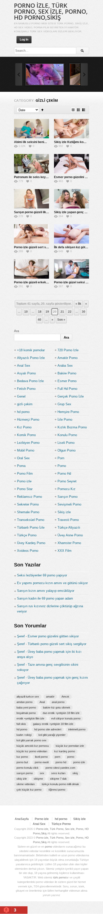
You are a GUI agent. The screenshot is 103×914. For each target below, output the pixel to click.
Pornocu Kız (67, 489)
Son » (61, 319)
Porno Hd (64, 473)
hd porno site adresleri (47, 729)
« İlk (78, 303)
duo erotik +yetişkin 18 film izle (61, 712)
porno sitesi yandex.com (60, 767)
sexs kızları (58, 773)
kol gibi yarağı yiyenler (52, 734)
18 (40, 311)
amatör (50, 696)
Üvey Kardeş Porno (31, 543)
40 (39, 319)
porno (70, 756)
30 (83, 311)
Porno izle (24, 481)
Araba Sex (65, 365)
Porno (62, 466)
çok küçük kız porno (29, 789)
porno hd (61, 762)
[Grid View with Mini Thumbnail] (73, 109)
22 (70, 311)
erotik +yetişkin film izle (30, 718)
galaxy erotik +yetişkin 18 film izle (53, 723)
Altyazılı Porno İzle (31, 358)
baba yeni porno (26, 707)
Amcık (65, 696)
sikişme (38, 778)
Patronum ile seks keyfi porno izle (38, 177)
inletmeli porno (77, 729)
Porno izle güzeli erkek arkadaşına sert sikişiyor (48, 282)
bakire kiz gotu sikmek (56, 707)
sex (42, 773)
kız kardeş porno (64, 751)
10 (26, 311)
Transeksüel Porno (30, 520)
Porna (21, 466)
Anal (42, 702)
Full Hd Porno (67, 389)
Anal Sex (23, 365)
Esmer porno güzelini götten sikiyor (53, 636)
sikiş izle (21, 778)
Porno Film (25, 473)
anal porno (58, 702)
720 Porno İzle (68, 350)
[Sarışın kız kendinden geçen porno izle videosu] (44, 74)
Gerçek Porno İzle (71, 396)
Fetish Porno (26, 389)
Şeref (21, 636)
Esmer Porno (67, 381)
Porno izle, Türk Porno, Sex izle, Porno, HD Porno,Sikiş (51, 11)
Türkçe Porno (26, 535)
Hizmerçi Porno (28, 419)
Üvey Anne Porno (70, 535)
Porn (61, 458)
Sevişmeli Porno (69, 504)
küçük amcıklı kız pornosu (32, 745)
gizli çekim (24, 404)
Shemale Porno (28, 512)
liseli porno (41, 756)
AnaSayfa (22, 819)
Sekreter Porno (28, 504)
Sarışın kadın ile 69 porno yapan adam (45, 598)
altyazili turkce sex (27, 696)
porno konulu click (27, 767)
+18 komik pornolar (31, 350)
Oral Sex (23, 458)
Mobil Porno (25, 450)
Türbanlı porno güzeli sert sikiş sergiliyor (57, 644)
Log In (24, 39)
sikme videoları (25, 784)
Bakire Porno (67, 373)
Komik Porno (26, 435)
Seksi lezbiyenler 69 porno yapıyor (42, 575)
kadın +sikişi (24, 734)
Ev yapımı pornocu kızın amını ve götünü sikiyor (52, 583)
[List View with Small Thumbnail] (78, 109)
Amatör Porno (68, 358)
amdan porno (24, 702)
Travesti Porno (68, 520)
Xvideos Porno (27, 551)
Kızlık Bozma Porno (72, 427)
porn (57, 756)
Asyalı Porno (26, 373)
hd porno (23, 412)
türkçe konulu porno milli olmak (60, 784)
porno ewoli (41, 762)
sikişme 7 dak (58, 778)
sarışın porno (24, 773)
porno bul (22, 762)
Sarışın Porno (68, 497)
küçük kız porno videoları (31, 751)
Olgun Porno (67, 450)
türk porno (59, 877)
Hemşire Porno (68, 412)
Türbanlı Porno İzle (30, 527)
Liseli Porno (66, 443)
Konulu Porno (67, 435)
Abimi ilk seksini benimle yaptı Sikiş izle (42, 142)
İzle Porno (65, 419)
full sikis (21, 723)
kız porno (22, 756)
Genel (21, 396)
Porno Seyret (67, 481)
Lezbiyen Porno (28, 443)
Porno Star (24, 489)
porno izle (79, 762)
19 (47, 311)
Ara (16, 331)
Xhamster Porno (69, 543)
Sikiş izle (64, 512)
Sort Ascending (42, 109)
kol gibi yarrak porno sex (31, 740)
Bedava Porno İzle (30, 381)
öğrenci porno (56, 789)
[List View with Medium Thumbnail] (83, 109)
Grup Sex (64, 404)
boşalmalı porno (26, 712)
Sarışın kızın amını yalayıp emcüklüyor (45, 591)
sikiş (75, 773)
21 (62, 311)
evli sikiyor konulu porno (65, 718)
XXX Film (65, 551)
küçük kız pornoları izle (70, 745)
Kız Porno (24, 427)
